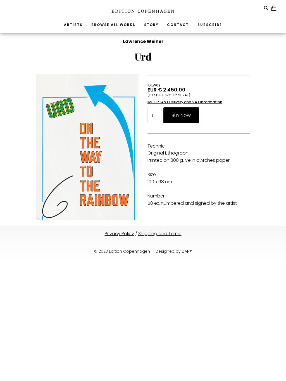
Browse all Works (113, 24)
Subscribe (209, 24)
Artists (73, 24)
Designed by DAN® (174, 251)
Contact (178, 24)
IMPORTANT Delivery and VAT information (184, 102)
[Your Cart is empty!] (274, 9)
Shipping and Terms (160, 233)
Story (151, 24)
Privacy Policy (119, 233)
